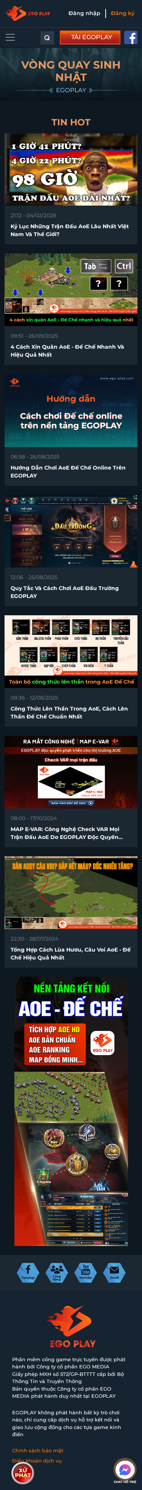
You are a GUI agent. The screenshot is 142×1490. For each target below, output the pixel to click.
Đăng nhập (84, 13)
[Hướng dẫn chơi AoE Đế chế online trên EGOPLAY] (71, 409)
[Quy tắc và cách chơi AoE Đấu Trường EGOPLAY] (71, 530)
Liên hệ (21, 1471)
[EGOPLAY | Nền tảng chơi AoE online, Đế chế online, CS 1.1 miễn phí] (27, 13)
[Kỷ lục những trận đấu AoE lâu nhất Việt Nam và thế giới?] (71, 168)
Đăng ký (122, 13)
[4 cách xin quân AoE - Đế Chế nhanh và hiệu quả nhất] (71, 289)
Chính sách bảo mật (37, 1450)
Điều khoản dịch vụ (37, 1461)
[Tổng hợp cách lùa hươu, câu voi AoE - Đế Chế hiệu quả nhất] (71, 891)
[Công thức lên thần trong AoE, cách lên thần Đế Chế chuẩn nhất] (71, 650)
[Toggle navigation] (10, 37)
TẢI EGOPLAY (91, 37)
